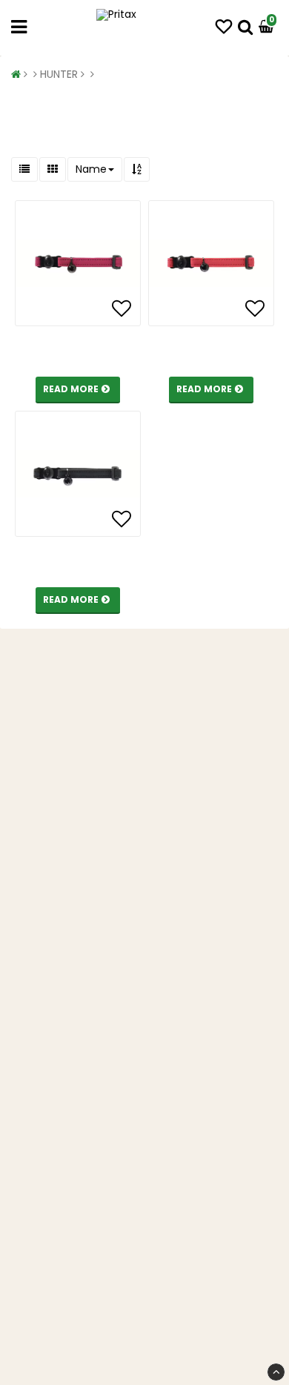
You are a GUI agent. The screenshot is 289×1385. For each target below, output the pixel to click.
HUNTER (59, 74)
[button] (224, 27)
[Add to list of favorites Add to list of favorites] (78, 263)
